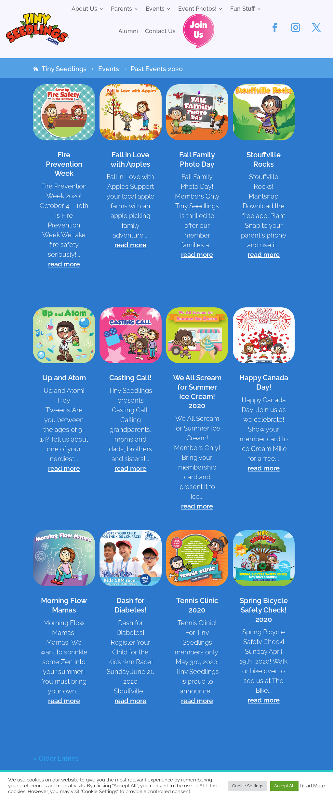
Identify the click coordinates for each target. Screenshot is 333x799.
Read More (312, 785)
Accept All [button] (284, 785)
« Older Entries (56, 758)
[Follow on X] (316, 28)
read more (64, 264)
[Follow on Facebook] (275, 28)
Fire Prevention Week (64, 163)
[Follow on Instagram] (295, 28)
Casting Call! (130, 377)
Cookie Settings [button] (247, 785)
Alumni (128, 31)
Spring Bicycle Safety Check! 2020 (264, 609)
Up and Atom (64, 377)
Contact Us (160, 31)
